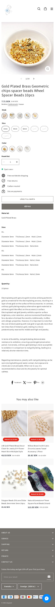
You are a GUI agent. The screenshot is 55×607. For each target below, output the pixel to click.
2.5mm (6, 136)
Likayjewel (9, 603)
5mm (35, 129)
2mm (44, 129)
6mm (25, 129)
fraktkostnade (13, 104)
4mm (15, 129)
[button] (52, 9)
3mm (6, 129)
